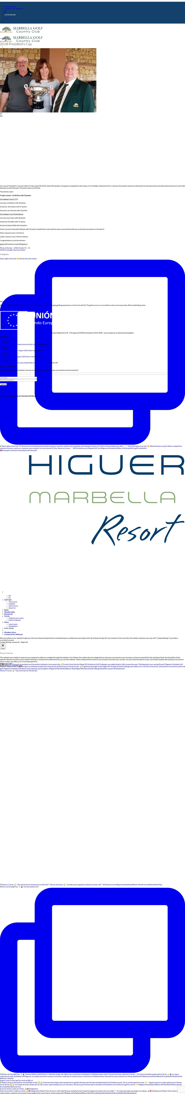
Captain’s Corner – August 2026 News (18, 350)
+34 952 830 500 (10, 15)
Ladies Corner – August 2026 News (17, 356)
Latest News (3, 38)
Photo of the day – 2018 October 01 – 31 (15, 248)
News (6, 622)
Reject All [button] (24, 642)
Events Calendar (15, 620)
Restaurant (8, 614)
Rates (6, 610)
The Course (13, 602)
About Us (12, 608)
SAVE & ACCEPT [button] (6, 663)
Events (7, 616)
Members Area (10, 6)
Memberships (9, 612)
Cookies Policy (9, 388)
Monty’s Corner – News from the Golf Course (21, 344)
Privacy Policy (9, 392)
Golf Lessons (13, 606)
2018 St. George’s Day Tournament (12, 250)
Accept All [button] (16, 642)
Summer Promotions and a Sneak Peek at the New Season (25, 363)
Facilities (12, 604)
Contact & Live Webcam (13, 8)
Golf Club (7, 600)
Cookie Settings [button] (6, 642)
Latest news (13, 624)
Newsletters (13, 626)
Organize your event (16, 618)
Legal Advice (8, 390)
